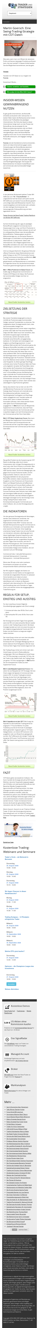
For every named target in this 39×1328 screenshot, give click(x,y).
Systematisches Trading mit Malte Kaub (19, 1185)
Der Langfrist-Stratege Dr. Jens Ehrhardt (19, 1146)
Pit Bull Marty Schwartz (13, 1124)
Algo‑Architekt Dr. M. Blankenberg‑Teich (19, 1200)
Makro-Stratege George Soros (16, 1119)
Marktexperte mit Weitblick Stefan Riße (19, 1187)
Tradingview (21, 1011)
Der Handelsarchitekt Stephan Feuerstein (19, 1161)
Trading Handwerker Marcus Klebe (17, 1131)
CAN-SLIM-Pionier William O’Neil (16, 1129)
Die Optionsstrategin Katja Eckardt (17, 1148)
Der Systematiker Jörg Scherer (16, 1139)
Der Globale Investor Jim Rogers (16, 1183)
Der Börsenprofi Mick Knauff (15, 1222)
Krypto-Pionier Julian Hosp (15, 1158)
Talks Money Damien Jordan (15, 1109)
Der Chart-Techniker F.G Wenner (16, 1195)
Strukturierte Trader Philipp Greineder (18, 1219)
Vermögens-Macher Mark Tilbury (17, 1114)
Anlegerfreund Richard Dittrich (16, 1224)
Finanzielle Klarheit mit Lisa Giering (17, 1192)
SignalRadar (11, 1044)
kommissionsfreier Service (23, 1028)
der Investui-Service (21, 1061)
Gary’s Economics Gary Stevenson (17, 1107)
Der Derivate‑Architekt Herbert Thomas (19, 1204)
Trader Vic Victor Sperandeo (15, 1127)
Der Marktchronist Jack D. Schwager (17, 1217)
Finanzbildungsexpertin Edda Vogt (17, 1197)
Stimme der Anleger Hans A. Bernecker (18, 1165)
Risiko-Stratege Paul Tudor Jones (16, 1122)
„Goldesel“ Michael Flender (15, 1226)
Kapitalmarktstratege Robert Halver (17, 1168)
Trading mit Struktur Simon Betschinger (19, 1170)
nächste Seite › (23, 1230)
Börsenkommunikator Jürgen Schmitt (18, 1209)
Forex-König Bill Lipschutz (14, 1112)
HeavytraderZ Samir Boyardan (16, 1214)
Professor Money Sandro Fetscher (17, 1141)
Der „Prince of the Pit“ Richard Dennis (18, 1178)
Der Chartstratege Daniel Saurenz (17, 1151)
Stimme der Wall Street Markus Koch (18, 1136)
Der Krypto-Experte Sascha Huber (17, 1190)
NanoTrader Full (9, 1011)
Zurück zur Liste (8, 842)
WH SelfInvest (8, 1075)
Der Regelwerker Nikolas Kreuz (16, 1156)
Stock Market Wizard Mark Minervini (18, 1117)
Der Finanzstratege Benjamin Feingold (18, 1163)
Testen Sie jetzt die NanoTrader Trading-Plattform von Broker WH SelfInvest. (19, 216)
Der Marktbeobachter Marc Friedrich (18, 1144)
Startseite (6, 22)
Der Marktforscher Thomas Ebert (17, 1212)
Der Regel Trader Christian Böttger (17, 1134)
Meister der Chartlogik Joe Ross (16, 1175)
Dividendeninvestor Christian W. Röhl (18, 1173)
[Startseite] (19, 6)
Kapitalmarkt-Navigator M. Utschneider (19, 1207)
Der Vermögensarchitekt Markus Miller (18, 1153)
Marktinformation (10, 1091)
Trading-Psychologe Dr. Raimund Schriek (19, 1202)
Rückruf (17, 1077)
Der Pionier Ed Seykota (13, 1180)
